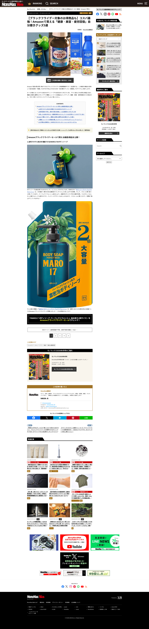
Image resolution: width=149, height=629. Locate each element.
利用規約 (67, 602)
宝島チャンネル (32, 607)
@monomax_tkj (51, 404)
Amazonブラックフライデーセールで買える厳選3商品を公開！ (55, 106)
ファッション (75, 500)
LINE (86, 418)
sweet (65, 607)
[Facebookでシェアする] (33, 418)
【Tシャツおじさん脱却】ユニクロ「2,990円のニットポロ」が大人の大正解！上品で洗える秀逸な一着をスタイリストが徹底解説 (113, 74)
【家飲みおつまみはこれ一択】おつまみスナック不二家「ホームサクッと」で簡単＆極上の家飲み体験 (59, 523)
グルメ (51, 528)
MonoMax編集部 (46, 391)
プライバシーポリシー (57, 602)
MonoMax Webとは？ (32, 602)
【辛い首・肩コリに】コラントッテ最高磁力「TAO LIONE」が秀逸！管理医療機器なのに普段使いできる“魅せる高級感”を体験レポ (37, 494)
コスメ (36, 345)
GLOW (53, 609)
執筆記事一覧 (44, 398)
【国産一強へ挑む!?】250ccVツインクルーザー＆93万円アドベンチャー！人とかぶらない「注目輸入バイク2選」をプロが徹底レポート (113, 52)
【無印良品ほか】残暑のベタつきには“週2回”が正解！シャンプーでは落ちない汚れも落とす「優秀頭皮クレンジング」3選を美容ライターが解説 (60, 130)
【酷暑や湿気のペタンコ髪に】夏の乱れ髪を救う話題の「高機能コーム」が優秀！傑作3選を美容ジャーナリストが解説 (81, 467)
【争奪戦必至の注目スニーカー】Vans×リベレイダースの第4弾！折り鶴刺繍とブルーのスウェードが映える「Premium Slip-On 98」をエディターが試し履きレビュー (113, 67)
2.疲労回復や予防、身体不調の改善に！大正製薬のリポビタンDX (57, 112)
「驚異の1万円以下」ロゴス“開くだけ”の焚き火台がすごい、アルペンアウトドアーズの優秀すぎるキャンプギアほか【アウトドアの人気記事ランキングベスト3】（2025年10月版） (43, 430)
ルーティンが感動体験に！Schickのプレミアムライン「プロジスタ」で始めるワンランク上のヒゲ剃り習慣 (37, 524)
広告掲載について (75, 602)
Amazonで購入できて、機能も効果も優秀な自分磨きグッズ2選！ (56, 117)
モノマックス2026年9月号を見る (63, 369)
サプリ (40, 345)
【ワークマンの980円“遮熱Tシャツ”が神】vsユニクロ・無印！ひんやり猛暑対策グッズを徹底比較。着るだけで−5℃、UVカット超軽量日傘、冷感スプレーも (81, 498)
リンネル (102, 607)
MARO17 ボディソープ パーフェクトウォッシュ (52, 309)
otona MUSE (43, 609)
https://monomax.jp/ (51, 406)
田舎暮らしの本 (103, 609)
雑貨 (90, 13)
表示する (109, 162)
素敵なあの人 (91, 607)
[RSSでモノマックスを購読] (86, 586)
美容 (45, 345)
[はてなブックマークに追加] (59, 418)
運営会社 (42, 602)
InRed (41, 607)
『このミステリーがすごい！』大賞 (33, 612)
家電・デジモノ (84, 13)
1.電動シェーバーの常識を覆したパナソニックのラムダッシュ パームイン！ (60, 119)
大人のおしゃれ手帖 (57, 607)
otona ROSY (114, 607)
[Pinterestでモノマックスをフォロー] (109, 15)
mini (77, 607)
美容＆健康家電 (51, 345)
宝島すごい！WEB (115, 609)
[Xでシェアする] (46, 418)
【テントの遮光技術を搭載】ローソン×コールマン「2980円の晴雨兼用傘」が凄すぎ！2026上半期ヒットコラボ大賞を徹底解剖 (113, 44)
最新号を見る (108, 133)
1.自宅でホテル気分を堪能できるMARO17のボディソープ (55, 109)
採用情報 (48, 602)
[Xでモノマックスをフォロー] (101, 15)
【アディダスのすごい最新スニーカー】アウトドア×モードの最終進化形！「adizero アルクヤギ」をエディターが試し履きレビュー (76, 429)
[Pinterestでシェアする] (73, 418)
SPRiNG (30, 609)
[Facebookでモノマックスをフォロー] (97, 15)
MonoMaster (91, 609)
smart (77, 609)
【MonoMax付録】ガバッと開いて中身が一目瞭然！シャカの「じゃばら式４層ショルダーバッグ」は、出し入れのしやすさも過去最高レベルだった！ (114, 26)
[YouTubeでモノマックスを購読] (116, 15)
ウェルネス (30, 345)
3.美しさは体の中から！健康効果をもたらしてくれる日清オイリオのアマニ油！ (61, 114)
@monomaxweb (46, 403)
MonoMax (66, 609)
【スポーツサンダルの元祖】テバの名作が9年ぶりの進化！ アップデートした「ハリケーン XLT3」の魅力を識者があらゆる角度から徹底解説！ (81, 525)
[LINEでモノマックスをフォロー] (112, 15)
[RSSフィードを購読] (120, 15)
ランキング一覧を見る (108, 81)
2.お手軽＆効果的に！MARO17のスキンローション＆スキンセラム (57, 122)
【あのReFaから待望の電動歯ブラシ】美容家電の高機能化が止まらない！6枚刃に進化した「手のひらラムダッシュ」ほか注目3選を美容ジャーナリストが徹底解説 (59, 468)
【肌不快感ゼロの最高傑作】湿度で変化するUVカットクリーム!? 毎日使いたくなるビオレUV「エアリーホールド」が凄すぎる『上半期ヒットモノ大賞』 (59, 495)
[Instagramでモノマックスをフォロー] (105, 15)
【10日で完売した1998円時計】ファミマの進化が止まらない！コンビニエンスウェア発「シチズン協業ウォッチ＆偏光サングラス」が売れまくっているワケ (113, 59)
